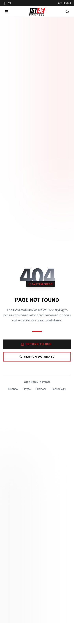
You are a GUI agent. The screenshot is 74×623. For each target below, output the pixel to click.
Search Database (39, 356)
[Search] (67, 11)
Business (41, 388)
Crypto (26, 388)
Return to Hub (39, 344)
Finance (13, 388)
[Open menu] (6, 11)
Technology (58, 388)
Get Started (64, 3)
